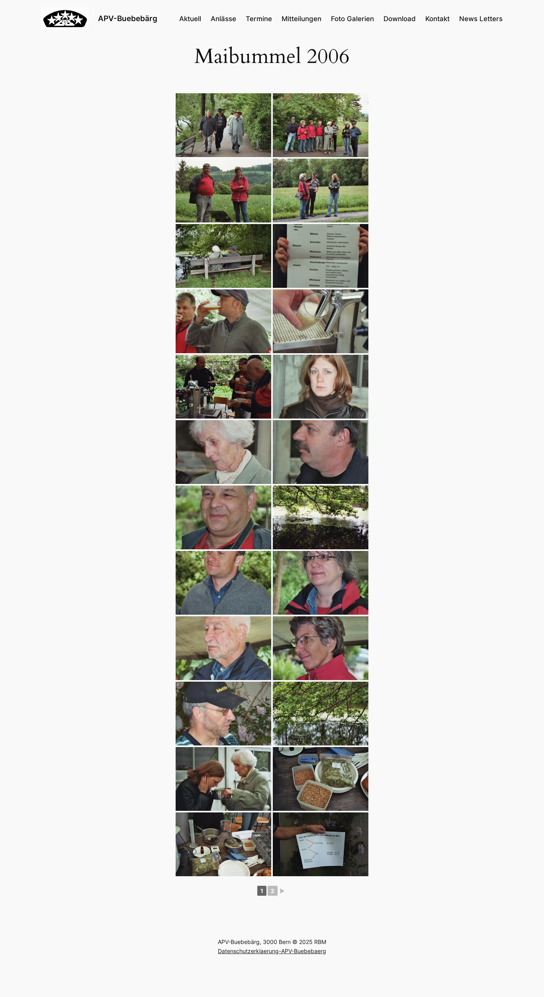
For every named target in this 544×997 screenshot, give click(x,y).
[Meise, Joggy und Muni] (223, 125)
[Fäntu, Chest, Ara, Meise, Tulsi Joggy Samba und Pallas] (320, 125)
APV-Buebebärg (127, 18)
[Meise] (223, 517)
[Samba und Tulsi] (223, 779)
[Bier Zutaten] (320, 256)
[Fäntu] (320, 452)
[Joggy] (223, 713)
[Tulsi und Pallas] (223, 256)
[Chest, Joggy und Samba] (320, 190)
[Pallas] (223, 583)
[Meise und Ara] (223, 190)
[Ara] (320, 648)
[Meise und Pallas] (223, 321)
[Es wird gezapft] (320, 321)
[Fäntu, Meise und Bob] (223, 387)
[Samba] (320, 387)
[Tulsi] (223, 452)
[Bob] (223, 648)
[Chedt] (320, 583)
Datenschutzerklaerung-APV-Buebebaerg (272, 951)
